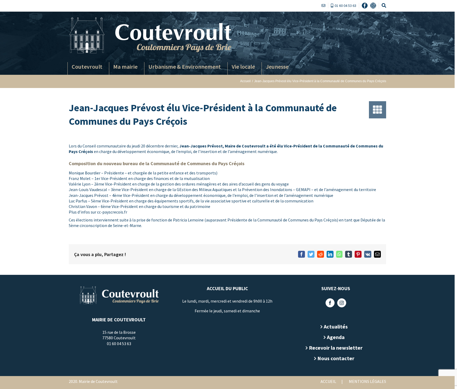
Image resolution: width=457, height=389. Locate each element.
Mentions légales (367, 381)
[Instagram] (341, 302)
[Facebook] (330, 302)
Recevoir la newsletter (336, 347)
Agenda (336, 337)
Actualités (336, 326)
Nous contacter (335, 358)
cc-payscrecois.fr (112, 212)
